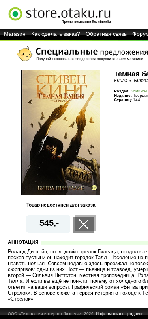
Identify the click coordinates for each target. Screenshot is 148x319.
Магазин (15, 34)
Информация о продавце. (120, 314)
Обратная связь (106, 34)
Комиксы (139, 91)
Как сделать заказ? (55, 34)
